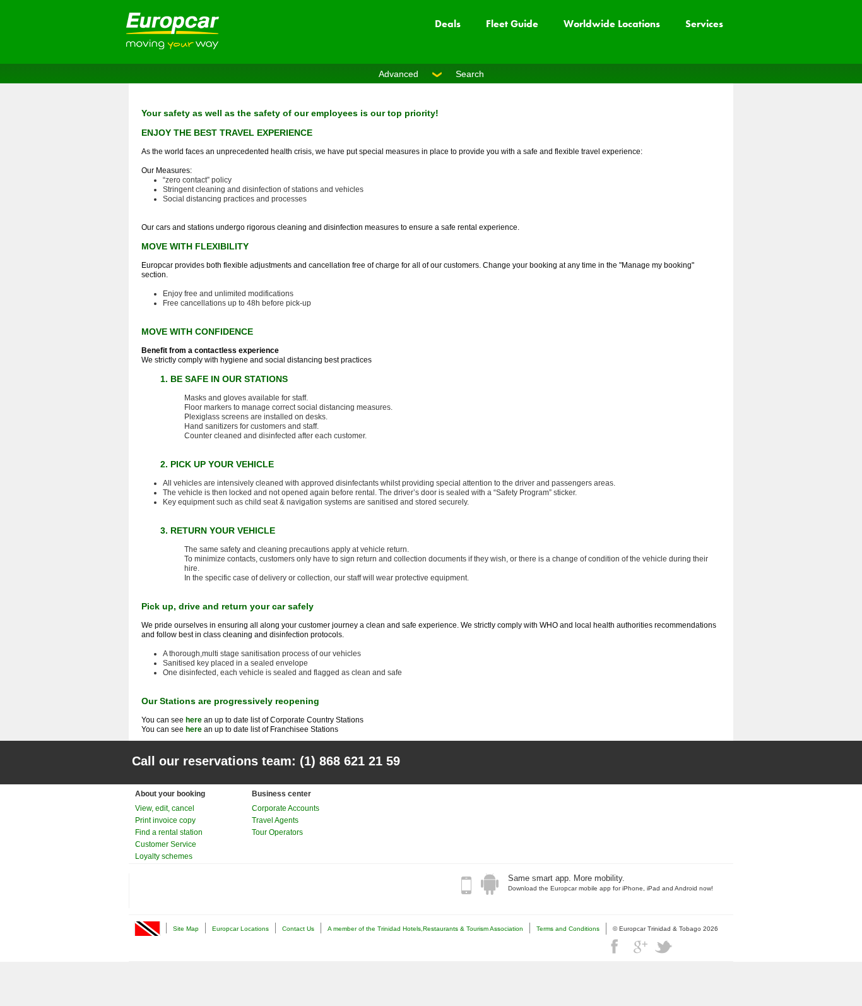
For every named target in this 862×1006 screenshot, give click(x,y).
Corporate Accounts (285, 808)
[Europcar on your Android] (490, 884)
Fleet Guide (512, 23)
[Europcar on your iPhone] (466, 884)
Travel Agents (275, 820)
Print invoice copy (165, 820)
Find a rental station (169, 832)
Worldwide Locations (612, 23)
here (194, 720)
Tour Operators (277, 832)
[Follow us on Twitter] (664, 946)
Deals (448, 23)
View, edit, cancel (164, 808)
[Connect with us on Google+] (640, 946)
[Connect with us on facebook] (616, 946)
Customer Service (165, 844)
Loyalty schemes (163, 856)
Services (704, 23)
